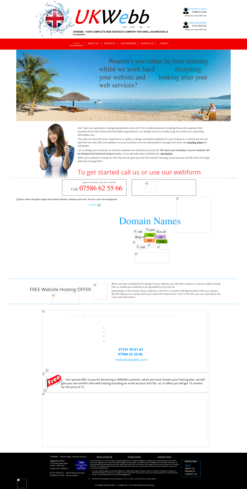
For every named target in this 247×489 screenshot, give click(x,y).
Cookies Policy (165, 457)
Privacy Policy (134, 457)
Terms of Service (104, 457)
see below (167, 153)
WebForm (143, 365)
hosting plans (195, 142)
